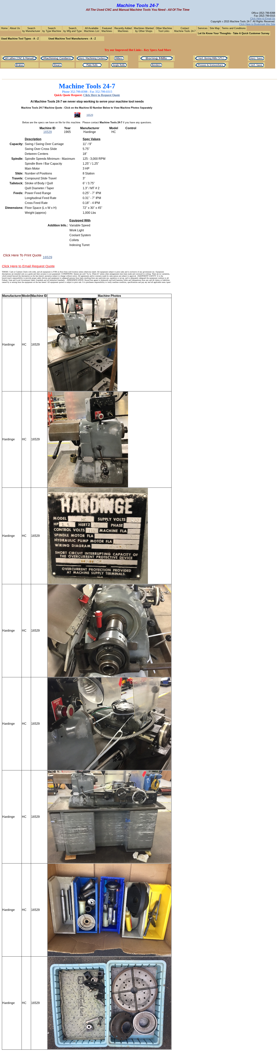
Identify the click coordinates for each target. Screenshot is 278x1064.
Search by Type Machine (51, 29)
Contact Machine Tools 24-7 (185, 29)
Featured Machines (107, 29)
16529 (89, 115)
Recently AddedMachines (123, 29)
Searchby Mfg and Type (72, 29)
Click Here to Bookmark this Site (257, 24)
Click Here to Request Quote (101, 95)
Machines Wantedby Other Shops (144, 29)
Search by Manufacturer (31, 29)
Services (202, 28)
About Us (15, 28)
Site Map (215, 28)
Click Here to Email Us (262, 18)
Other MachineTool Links (164, 29)
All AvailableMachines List (91, 29)
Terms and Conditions (234, 28)
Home (4, 28)
